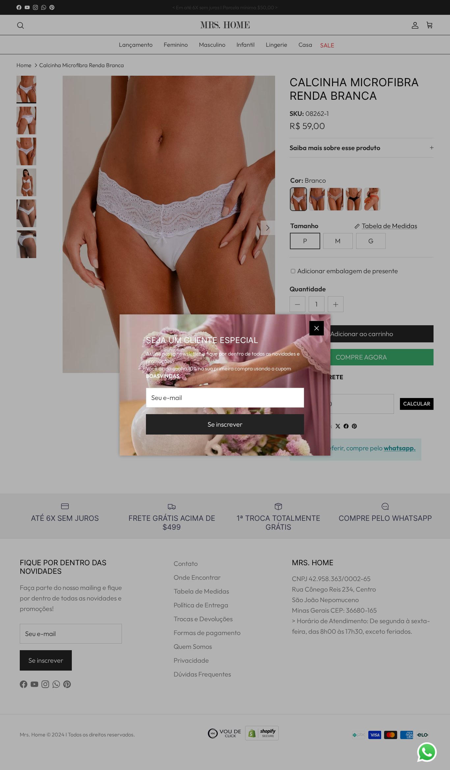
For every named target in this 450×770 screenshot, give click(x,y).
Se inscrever (225, 424)
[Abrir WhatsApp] (427, 752)
